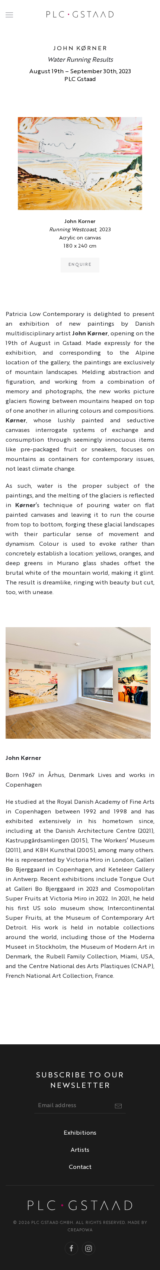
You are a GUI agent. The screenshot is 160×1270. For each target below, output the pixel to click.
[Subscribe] (118, 1106)
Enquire (80, 265)
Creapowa (80, 1230)
